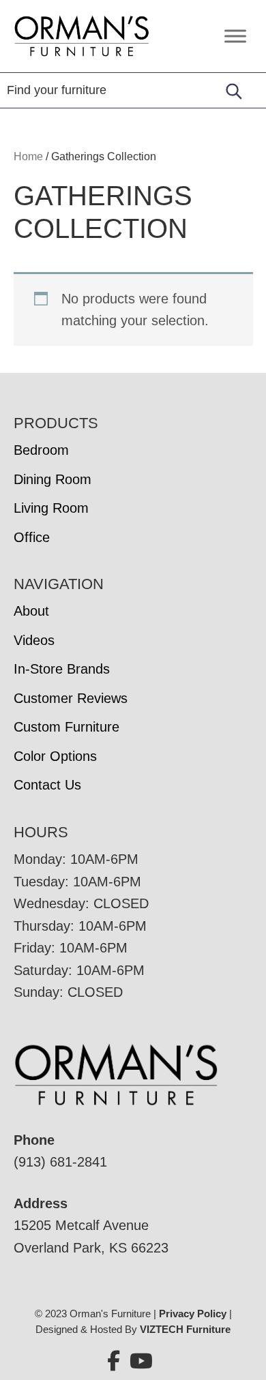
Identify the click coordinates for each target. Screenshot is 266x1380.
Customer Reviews (71, 698)
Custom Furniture (66, 726)
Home (28, 156)
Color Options (55, 756)
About (31, 610)
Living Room (51, 507)
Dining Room (52, 479)
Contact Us (47, 784)
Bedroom (41, 449)
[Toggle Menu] (235, 35)
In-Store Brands (62, 668)
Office (32, 537)
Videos (34, 640)
